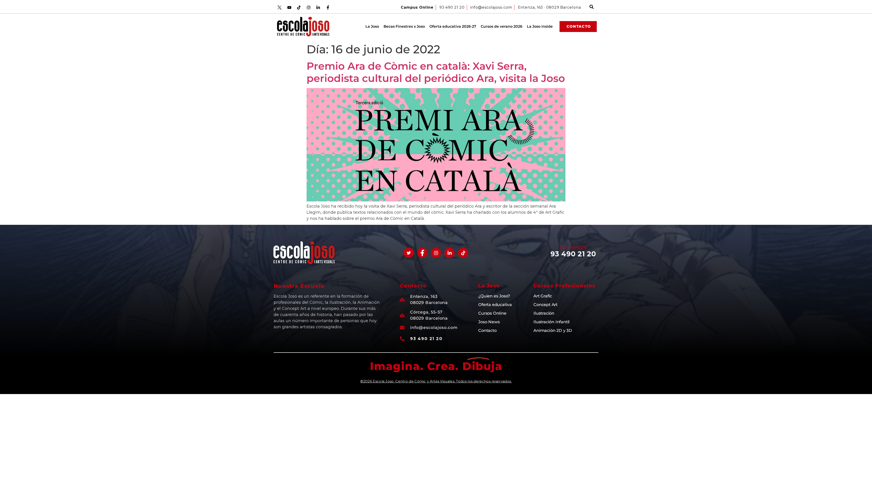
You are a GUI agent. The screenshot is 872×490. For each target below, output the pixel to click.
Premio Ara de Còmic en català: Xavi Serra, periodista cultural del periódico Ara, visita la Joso (436, 72)
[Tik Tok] (463, 253)
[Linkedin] (449, 253)
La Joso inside (540, 26)
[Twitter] (409, 253)
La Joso (372, 26)
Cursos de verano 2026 (501, 26)
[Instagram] (436, 253)
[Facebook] (422, 253)
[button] (591, 7)
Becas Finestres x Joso (404, 26)
